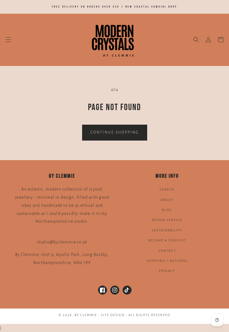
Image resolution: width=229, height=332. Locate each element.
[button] (8, 40)
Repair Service (167, 220)
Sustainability (167, 230)
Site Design (113, 315)
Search (167, 189)
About (167, 200)
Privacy (167, 271)
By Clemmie (86, 315)
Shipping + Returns (167, 261)
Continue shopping (114, 132)
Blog (167, 210)
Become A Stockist (167, 240)
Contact (167, 251)
